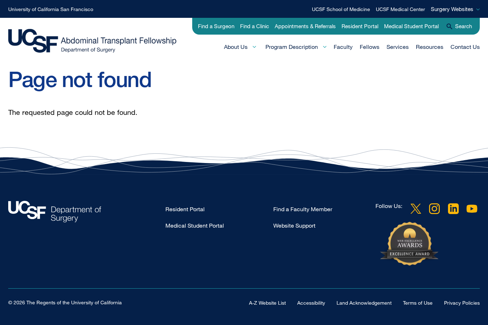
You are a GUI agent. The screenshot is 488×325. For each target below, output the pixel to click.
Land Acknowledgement (364, 303)
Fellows (369, 46)
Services (398, 46)
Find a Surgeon (216, 26)
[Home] (96, 42)
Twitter (416, 209)
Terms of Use (418, 303)
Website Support (294, 225)
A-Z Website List (267, 303)
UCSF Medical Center (400, 9)
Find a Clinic (254, 26)
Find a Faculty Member (302, 209)
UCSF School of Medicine (341, 9)
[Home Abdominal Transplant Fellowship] (86, 213)
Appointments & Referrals (305, 26)
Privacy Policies (462, 303)
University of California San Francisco (50, 9)
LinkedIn (453, 209)
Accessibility (311, 303)
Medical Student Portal (411, 26)
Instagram (434, 209)
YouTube (472, 209)
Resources (429, 46)
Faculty (343, 46)
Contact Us (465, 46)
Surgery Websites (452, 9)
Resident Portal (360, 26)
